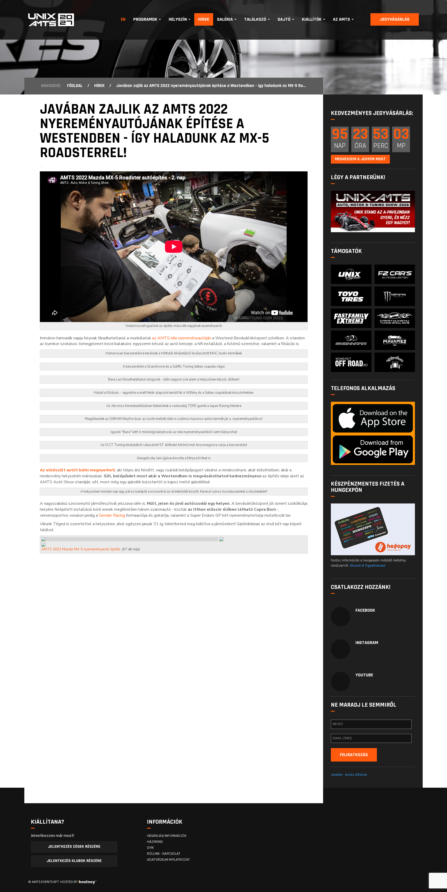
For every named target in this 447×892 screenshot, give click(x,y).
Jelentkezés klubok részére (74, 861)
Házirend (155, 842)
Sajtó (285, 19)
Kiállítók (312, 19)
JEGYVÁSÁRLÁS (394, 19)
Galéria (225, 19)
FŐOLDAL (75, 86)
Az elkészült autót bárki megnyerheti (77, 470)
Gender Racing (112, 515)
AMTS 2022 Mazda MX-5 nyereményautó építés (81, 549)
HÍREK (99, 86)
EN (123, 19)
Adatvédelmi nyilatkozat (168, 860)
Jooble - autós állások (349, 774)
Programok (145, 19)
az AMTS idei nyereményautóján (181, 338)
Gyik (150, 848)
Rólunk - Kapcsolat (163, 854)
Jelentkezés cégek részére (74, 846)
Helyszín (178, 19)
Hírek (203, 19)
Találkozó (255, 19)
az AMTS (342, 19)
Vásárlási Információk (166, 836)
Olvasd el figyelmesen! (367, 565)
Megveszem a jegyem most (360, 159)
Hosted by (69, 882)
